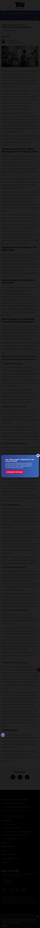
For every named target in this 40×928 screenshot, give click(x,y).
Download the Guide (14, 472)
